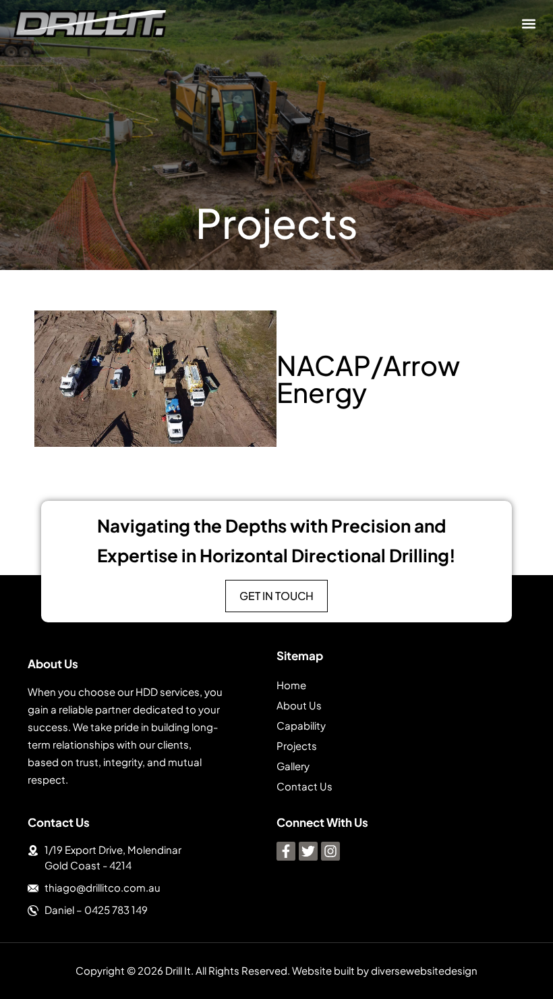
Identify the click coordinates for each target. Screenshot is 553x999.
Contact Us (304, 786)
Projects (296, 745)
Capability (301, 725)
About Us (299, 705)
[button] (528, 24)
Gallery (293, 765)
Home (291, 684)
